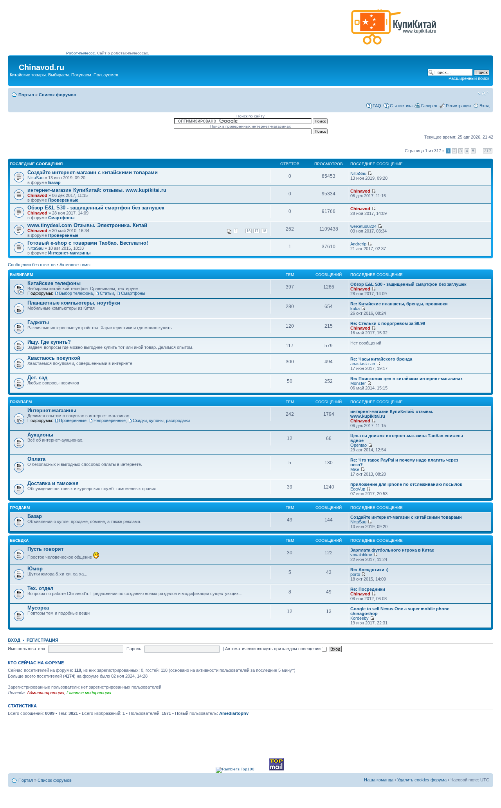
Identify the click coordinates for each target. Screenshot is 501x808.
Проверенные (63, 200)
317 (487, 151)
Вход (484, 105)
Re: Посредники (367, 589)
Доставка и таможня (53, 483)
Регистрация (458, 105)
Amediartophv (234, 713)
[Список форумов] (14, 65)
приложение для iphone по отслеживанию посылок (406, 484)
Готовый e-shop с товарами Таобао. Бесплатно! (87, 243)
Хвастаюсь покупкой (53, 358)
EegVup (357, 489)
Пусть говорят (45, 549)
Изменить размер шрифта (483, 93)
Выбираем (21, 274)
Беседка (19, 540)
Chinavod (37, 195)
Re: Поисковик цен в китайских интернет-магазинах (406, 378)
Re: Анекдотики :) (369, 569)
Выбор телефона (76, 293)
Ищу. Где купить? (49, 342)
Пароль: (134, 648)
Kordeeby (359, 618)
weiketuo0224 (363, 226)
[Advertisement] (207, 30)
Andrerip (358, 244)
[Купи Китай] (394, 46)
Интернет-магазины (69, 253)
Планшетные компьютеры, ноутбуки (73, 303)
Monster (358, 383)
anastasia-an (362, 363)
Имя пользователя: (27, 648)
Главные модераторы (89, 692)
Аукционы (40, 435)
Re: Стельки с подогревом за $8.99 (387, 323)
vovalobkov (361, 554)
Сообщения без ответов (32, 264)
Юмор (35, 569)
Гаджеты (38, 322)
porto (355, 574)
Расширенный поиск (469, 78)
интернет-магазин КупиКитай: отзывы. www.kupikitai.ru (96, 190)
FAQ (377, 105)
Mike (354, 469)
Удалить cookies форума (422, 779)
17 (256, 231)
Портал (26, 94)
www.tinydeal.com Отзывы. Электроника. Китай (87, 225)
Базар (54, 182)
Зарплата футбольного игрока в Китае (392, 550)
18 (264, 231)
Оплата (36, 459)
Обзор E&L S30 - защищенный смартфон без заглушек (95, 208)
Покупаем (21, 402)
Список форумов (57, 94)
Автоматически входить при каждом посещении (273, 648)
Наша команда (378, 779)
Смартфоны (61, 217)
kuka (355, 308)
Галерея (429, 105)
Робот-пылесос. (81, 53)
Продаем (20, 507)
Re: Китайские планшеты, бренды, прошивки (399, 303)
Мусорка (38, 608)
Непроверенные (110, 420)
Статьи (107, 293)
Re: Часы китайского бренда (381, 359)
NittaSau (35, 177)
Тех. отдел (40, 588)
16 (248, 231)
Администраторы (45, 692)
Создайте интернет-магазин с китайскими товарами (92, 172)
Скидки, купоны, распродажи (161, 420)
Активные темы (74, 264)
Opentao (358, 445)
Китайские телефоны (54, 283)
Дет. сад (37, 378)
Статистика (401, 105)
